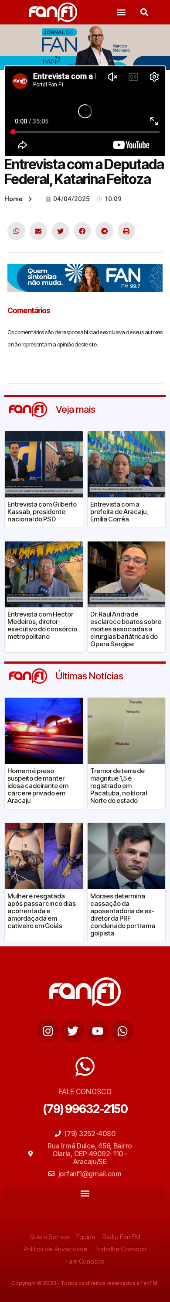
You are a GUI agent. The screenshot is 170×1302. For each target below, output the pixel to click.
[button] (121, 12)
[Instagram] (48, 1031)
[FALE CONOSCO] (85, 1066)
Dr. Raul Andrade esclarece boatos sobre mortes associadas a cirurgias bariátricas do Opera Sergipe (125, 629)
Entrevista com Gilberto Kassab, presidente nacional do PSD (42, 511)
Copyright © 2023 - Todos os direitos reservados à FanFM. (85, 1283)
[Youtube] (97, 1031)
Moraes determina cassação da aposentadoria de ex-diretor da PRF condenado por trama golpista (122, 914)
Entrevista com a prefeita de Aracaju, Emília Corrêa (119, 511)
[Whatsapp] (122, 1031)
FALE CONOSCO (85, 1091)
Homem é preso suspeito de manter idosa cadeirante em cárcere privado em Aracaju (37, 786)
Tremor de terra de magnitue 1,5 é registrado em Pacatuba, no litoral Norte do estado (118, 786)
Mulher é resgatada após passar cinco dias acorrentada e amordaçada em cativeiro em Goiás (41, 911)
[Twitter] (72, 1031)
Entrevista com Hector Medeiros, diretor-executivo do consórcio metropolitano (42, 625)
